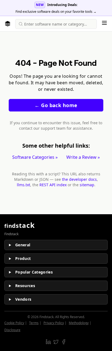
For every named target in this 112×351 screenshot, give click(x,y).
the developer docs (79, 179)
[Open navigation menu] (104, 23)
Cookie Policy (14, 323)
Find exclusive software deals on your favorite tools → (56, 11)
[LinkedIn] (48, 341)
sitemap (87, 184)
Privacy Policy (53, 323)
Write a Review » (83, 157)
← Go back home (56, 105)
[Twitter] (56, 341)
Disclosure (12, 330)
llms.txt (23, 184)
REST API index (53, 184)
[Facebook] (63, 341)
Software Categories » (35, 157)
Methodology (79, 323)
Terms (34, 323)
